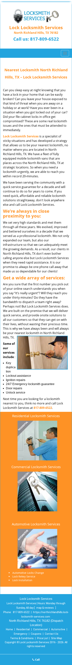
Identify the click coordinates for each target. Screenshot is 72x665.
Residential (23, 629)
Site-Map (56, 638)
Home (9, 629)
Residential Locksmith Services (36, 416)
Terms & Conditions (22, 638)
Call (37, 659)
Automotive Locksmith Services (36, 524)
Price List (42, 638)
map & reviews (45, 607)
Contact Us (51, 633)
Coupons (36, 633)
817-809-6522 (44, 39)
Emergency (20, 633)
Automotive (58, 629)
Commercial (40, 629)
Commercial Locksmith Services (36, 467)
